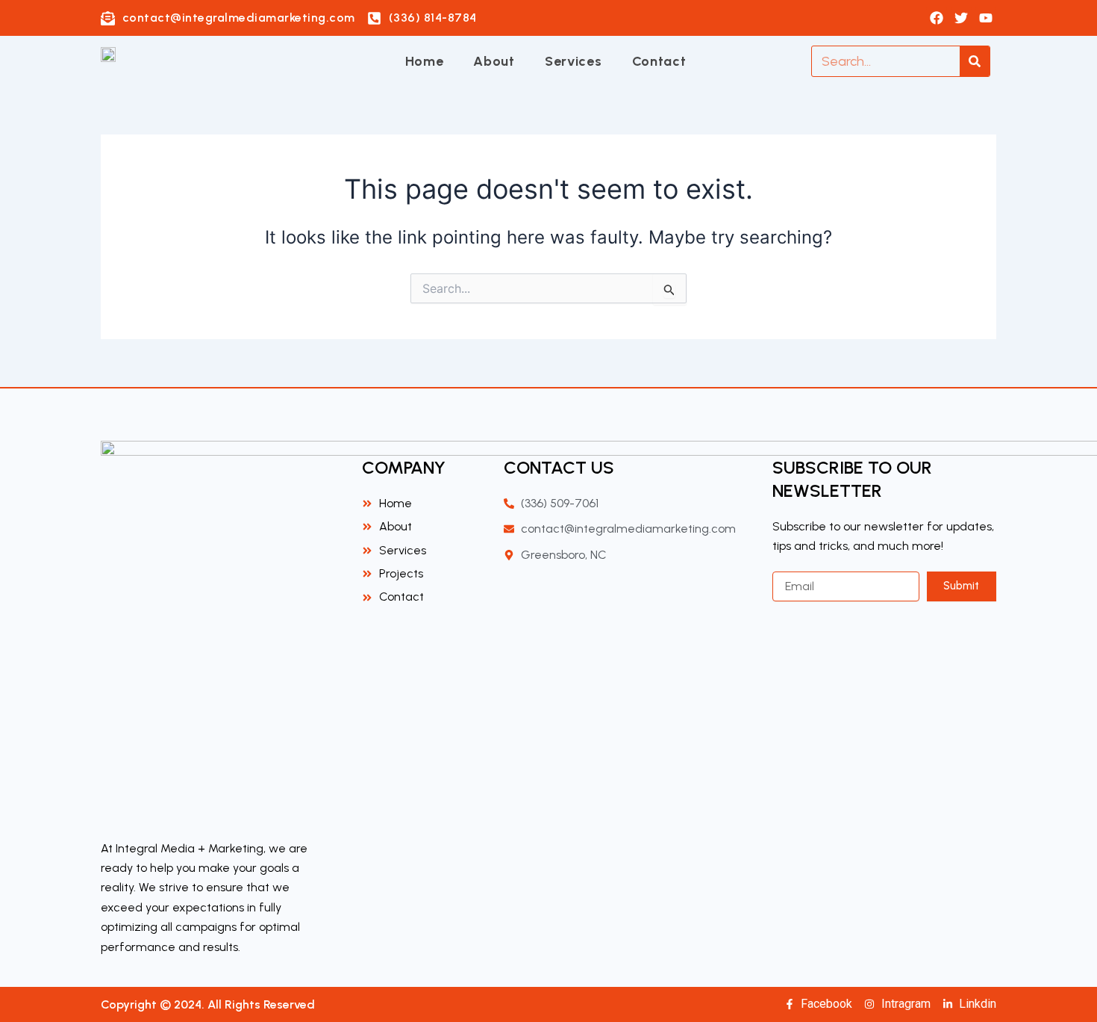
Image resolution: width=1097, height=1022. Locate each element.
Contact (659, 61)
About (494, 61)
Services (573, 61)
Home (424, 61)
